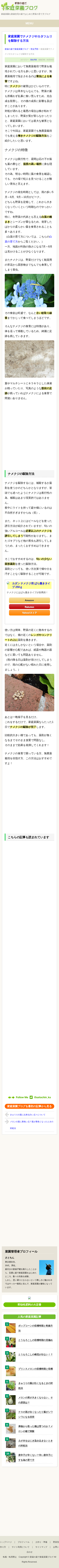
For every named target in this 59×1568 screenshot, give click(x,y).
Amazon (29, 600)
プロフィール (24, 1542)
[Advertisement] (29, 434)
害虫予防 (33, 60)
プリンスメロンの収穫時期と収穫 (35, 1368)
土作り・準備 (41, 1542)
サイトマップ (41, 1547)
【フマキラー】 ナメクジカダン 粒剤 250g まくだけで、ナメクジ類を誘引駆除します (29, 606)
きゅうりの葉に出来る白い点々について (27, 1115)
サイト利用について (21, 1547)
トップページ (6, 1542)
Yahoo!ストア (29, 612)
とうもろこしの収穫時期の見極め (35, 1340)
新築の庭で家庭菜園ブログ (41, 1557)
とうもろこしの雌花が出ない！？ (35, 1354)
